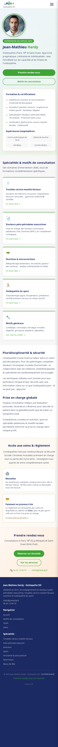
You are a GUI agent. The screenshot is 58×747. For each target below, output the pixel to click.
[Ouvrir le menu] (52, 4)
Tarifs (5, 623)
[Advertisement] (29, 715)
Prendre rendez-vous (29, 72)
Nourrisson (8, 659)
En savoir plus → (13, 204)
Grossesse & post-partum (14, 655)
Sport (5, 651)
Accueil (6, 615)
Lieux (5, 627)
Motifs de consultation (29, 81)
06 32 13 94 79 (19, 570)
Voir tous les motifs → (15, 335)
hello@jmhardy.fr (40, 570)
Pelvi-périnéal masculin (14, 643)
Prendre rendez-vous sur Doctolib (29, 678)
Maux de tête (9, 664)
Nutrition (7, 647)
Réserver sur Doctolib (29, 553)
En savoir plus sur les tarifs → (17, 517)
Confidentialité (47, 674)
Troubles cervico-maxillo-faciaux (18, 638)
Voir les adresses (29, 562)
